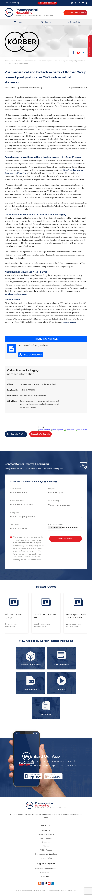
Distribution (46, 876)
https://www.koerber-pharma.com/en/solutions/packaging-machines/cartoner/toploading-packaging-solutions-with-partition (39, 404)
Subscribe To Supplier (40, 434)
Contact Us (75, 22)
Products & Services (46, 834)
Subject (51, 489)
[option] (46, 613)
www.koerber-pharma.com (16, 294)
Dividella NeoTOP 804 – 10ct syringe (12, 616)
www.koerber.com (68, 322)
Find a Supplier (10, 2)
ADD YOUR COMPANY (47, 3)
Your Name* (15, 489)
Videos (46, 846)
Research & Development (46, 868)
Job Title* (14, 525)
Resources (46, 842)
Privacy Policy (46, 858)
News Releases (16, 61)
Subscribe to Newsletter (75, 12)
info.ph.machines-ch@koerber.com (33, 396)
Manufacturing (46, 872)
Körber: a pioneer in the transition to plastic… (76, 616)
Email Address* (17, 501)
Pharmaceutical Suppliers (46, 854)
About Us (46, 830)
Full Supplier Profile (15, 434)
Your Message (54, 501)
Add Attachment (55, 524)
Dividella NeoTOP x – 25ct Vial (45, 616)
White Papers (46, 850)
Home (7, 61)
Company (14, 513)
